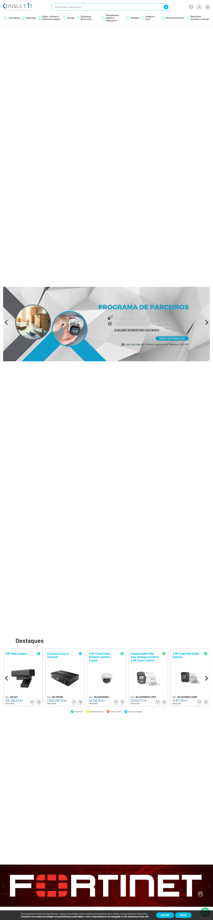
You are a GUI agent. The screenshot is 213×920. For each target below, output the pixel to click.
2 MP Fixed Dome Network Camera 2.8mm (16, 657)
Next (206, 324)
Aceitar (165, 915)
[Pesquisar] (166, 7)
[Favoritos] (191, 7)
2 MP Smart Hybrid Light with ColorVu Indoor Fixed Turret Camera (184, 657)
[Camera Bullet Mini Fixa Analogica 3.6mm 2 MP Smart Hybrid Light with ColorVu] (65, 678)
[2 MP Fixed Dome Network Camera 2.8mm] (23, 678)
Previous (6, 324)
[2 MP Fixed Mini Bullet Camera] (106, 678)
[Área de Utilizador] (199, 7)
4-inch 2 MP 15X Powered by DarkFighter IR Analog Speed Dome (144, 657)
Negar (183, 915)
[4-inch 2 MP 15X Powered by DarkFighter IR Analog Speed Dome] (148, 678)
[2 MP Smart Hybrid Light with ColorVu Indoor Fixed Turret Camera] (190, 678)
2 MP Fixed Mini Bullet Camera (102, 655)
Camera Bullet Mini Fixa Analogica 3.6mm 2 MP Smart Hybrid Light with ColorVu (61, 657)
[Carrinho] (207, 7)
